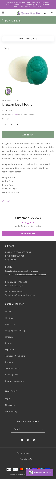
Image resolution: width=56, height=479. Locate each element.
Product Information (14, 381)
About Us (9, 317)
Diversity (9, 362)
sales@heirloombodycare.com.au (25, 271)
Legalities (9, 349)
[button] (3, 12)
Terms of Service (12, 368)
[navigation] (28, 38)
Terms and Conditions (15, 355)
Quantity (6, 119)
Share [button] (8, 200)
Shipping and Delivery (15, 330)
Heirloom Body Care (23, 474)
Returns (8, 343)
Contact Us (10, 324)
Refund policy (11, 374)
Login (7, 398)
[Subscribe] (42, 429)
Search (8, 311)
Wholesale (10, 336)
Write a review (28, 233)
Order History (11, 411)
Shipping (15, 114)
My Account (10, 405)
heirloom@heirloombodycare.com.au (31, 275)
